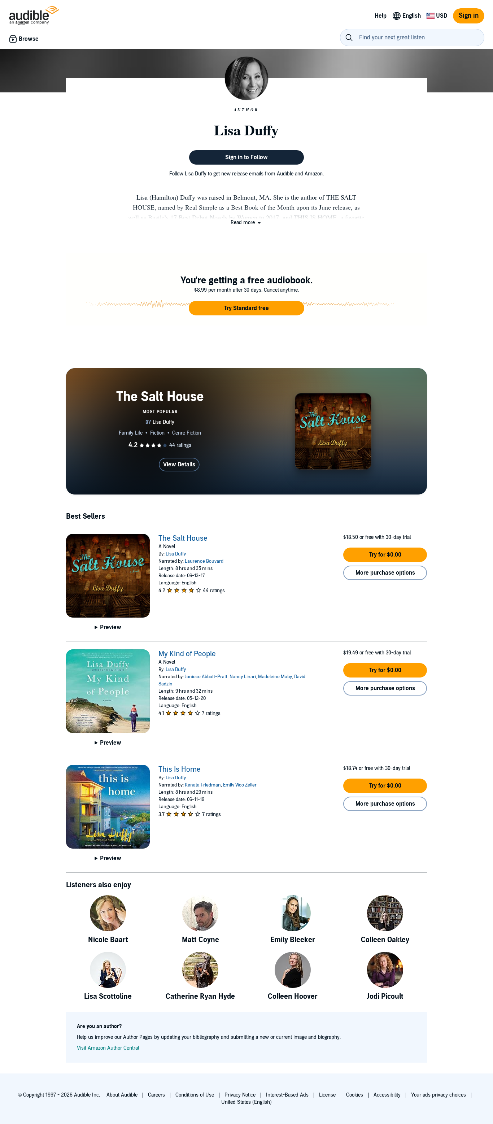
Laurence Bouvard (204, 561)
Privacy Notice (240, 1095)
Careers (156, 1095)
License (327, 1095)
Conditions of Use (194, 1095)
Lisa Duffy (176, 554)
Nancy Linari (243, 677)
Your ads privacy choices (438, 1095)
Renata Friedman (203, 785)
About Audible (122, 1095)
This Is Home (179, 769)
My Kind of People (187, 654)
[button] (246, 222)
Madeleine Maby (275, 677)
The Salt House (183, 538)
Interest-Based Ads (287, 1095)
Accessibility (387, 1095)
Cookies (354, 1095)
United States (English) (246, 1102)
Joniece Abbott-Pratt (206, 677)
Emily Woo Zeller (240, 785)
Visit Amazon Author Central (108, 1048)
